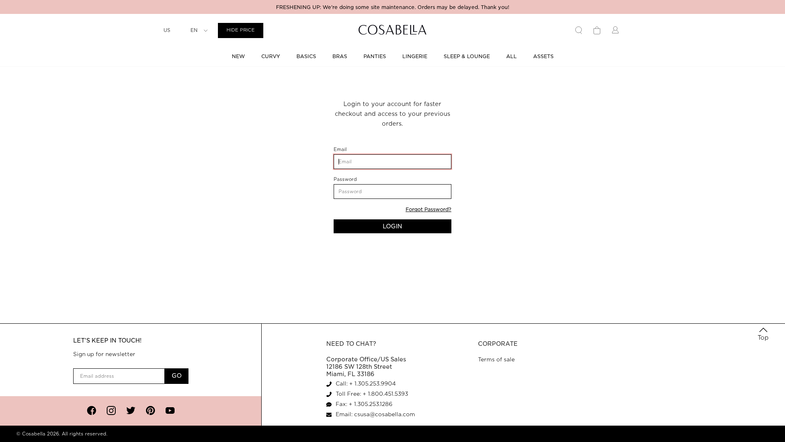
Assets (543, 56)
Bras (339, 56)
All (511, 56)
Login (392, 226)
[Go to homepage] (392, 30)
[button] (763, 334)
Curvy (270, 56)
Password (357, 179)
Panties (374, 56)
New (238, 56)
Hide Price (241, 30)
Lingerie (414, 56)
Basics (306, 56)
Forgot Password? (428, 209)
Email (353, 149)
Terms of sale (496, 359)
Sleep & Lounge (467, 56)
